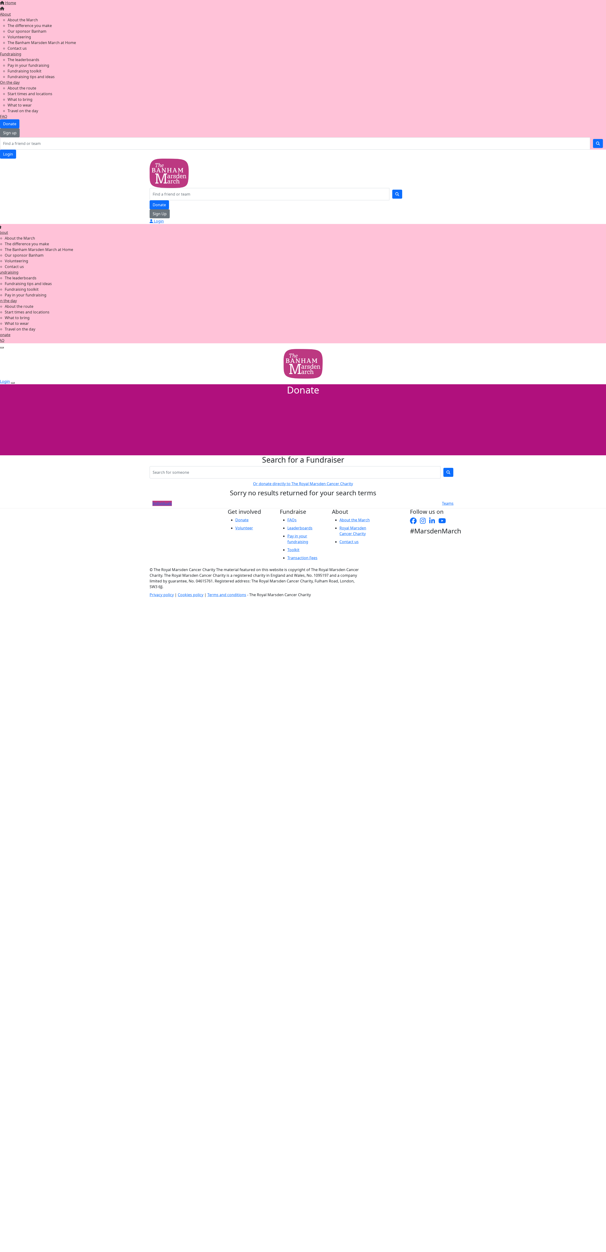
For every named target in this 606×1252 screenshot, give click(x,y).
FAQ (3, 116)
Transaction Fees (302, 557)
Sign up (10, 132)
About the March (23, 19)
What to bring (20, 99)
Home (10, 2)
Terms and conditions (226, 594)
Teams (448, 503)
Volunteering (19, 37)
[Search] (598, 143)
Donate (9, 123)
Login (8, 154)
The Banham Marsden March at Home (42, 42)
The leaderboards (23, 59)
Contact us (17, 48)
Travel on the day (23, 110)
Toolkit (293, 549)
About (5, 14)
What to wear (20, 105)
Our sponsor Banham (27, 31)
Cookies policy (190, 594)
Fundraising (10, 54)
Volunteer (244, 528)
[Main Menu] (2, 347)
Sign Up (160, 213)
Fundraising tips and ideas (31, 76)
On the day (10, 82)
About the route (22, 88)
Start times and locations (30, 93)
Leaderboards (299, 528)
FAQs (292, 520)
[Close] (13, 383)
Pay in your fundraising (28, 65)
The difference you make (30, 25)
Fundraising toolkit (24, 71)
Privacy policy (162, 594)
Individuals (162, 503)
